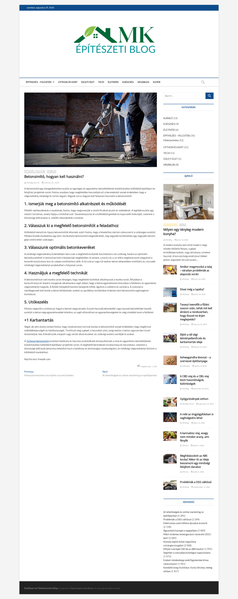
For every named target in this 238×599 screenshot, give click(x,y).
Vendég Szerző (32, 182)
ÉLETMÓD (113, 82)
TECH (101, 82)
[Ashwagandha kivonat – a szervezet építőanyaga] (170, 360)
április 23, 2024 (200, 366)
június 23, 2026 (199, 294)
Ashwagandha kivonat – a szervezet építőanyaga (195, 359)
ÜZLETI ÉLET (87, 82)
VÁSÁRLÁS (143, 82)
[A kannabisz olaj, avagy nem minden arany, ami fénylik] (170, 436)
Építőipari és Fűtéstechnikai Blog (41, 588)
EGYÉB (156, 82)
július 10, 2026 (182, 240)
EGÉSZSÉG (128, 82)
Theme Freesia (76, 588)
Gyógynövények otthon (194, 399)
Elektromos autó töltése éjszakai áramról (185, 523)
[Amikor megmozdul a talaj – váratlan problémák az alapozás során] (170, 269)
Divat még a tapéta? (192, 289)
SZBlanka (186, 366)
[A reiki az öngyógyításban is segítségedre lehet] (170, 417)
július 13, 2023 (199, 423)
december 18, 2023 (201, 389)
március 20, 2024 (51, 182)
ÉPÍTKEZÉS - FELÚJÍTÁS (34, 171)
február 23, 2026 (199, 347)
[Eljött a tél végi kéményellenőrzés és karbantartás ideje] (170, 337)
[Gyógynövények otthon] (170, 402)
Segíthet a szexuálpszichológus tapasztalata (186, 552)
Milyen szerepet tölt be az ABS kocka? (183, 548)
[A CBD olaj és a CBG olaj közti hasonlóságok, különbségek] (170, 379)
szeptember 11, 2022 (201, 487)
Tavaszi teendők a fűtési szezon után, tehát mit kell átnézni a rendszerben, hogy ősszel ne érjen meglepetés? (196, 312)
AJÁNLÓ (168, 118)
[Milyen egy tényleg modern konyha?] (188, 202)
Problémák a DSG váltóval (195, 482)
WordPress (88, 588)
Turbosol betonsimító (37, 341)
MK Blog (168, 240)
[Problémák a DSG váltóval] (170, 485)
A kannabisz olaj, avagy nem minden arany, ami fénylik (194, 436)
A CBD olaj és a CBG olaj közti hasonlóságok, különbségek (194, 379)
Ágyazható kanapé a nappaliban (180, 530)
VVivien (185, 445)
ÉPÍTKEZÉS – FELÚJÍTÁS (38, 82)
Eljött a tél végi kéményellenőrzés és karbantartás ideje (193, 338)
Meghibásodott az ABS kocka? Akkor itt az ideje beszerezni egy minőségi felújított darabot (195, 461)
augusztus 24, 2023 (206, 404)
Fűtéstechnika (171, 140)
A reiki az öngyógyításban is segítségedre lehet (197, 416)
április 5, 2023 (198, 445)
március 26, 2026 (200, 324)
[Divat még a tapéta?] (170, 292)
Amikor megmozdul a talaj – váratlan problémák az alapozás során (196, 270)
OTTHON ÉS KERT (67, 82)
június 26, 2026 (199, 279)
